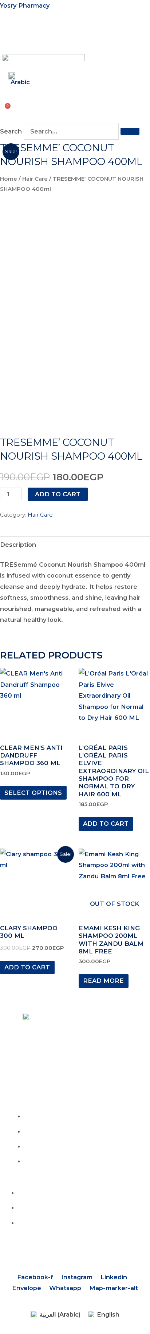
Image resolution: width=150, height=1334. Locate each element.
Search (11, 131)
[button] (7, 33)
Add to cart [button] (106, 823)
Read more (103, 980)
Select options (33, 792)
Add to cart (57, 494)
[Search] (130, 131)
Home (8, 178)
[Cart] (6, 108)
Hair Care (35, 178)
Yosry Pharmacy (25, 5)
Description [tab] (18, 544)
